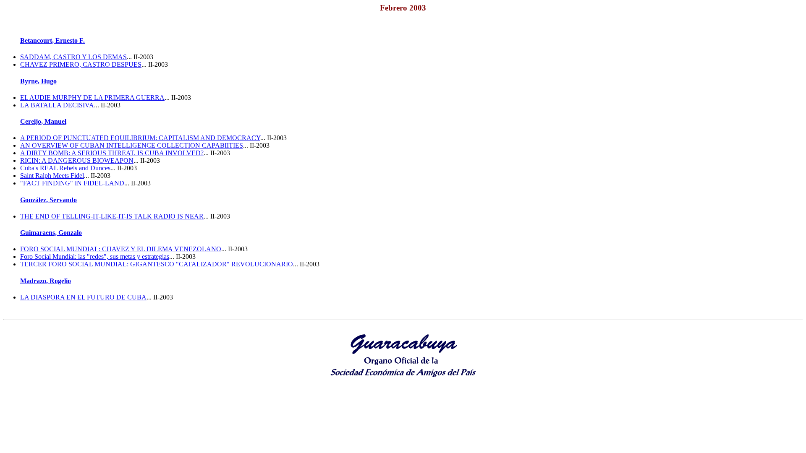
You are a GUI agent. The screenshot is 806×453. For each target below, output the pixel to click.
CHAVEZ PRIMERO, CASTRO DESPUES (80, 64)
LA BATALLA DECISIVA (57, 105)
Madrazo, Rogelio (45, 280)
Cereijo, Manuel (43, 121)
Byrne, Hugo (38, 81)
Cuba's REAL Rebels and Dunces (65, 168)
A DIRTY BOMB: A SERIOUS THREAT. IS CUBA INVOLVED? (112, 152)
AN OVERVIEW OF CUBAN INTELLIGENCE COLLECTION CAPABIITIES (131, 145)
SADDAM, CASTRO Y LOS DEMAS (73, 56)
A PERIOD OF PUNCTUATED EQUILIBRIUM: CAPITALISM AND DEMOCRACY (140, 137)
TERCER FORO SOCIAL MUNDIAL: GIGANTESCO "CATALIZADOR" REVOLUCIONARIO (156, 264)
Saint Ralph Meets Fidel (52, 175)
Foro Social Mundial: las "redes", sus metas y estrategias (94, 256)
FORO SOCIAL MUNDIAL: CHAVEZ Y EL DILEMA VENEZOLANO (120, 249)
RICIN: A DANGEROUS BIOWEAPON (76, 160)
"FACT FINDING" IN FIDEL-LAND (72, 183)
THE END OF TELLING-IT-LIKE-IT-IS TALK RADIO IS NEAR (112, 216)
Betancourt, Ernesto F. (52, 40)
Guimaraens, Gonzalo (51, 232)
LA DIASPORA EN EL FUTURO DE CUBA (83, 297)
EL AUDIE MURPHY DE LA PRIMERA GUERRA (92, 97)
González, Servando (48, 199)
